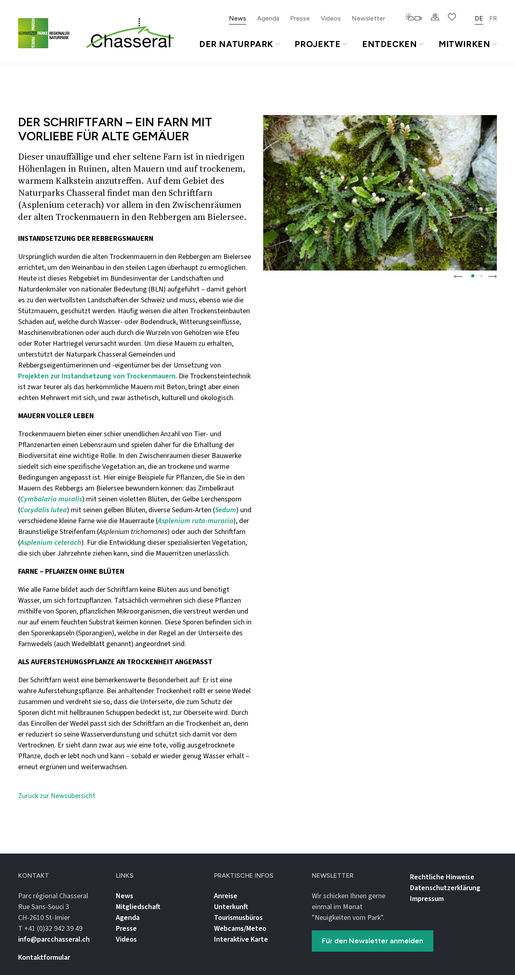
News (237, 18)
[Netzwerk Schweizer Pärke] (48, 33)
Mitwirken (464, 44)
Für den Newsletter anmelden (372, 940)
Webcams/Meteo (240, 929)
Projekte (317, 44)
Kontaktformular (44, 957)
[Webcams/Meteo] (413, 17)
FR (493, 18)
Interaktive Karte (241, 939)
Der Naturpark (236, 44)
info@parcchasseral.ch (54, 939)
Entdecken (389, 44)
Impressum (427, 899)
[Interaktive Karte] (435, 17)
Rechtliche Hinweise (442, 877)
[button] (458, 276)
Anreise (225, 896)
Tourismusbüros (238, 918)
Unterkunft (231, 907)
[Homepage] (130, 33)
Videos (331, 18)
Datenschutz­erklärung (445, 888)
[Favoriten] (452, 17)
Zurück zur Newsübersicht (56, 796)
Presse (300, 18)
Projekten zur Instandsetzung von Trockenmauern (96, 376)
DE (479, 18)
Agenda (268, 18)
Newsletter (368, 18)
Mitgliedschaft (138, 907)
